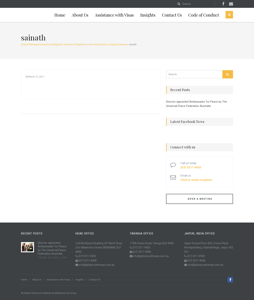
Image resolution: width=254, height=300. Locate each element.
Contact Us (172, 15)
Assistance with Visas (114, 15)
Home (59, 15)
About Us (80, 15)
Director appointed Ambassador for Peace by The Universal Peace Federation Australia (196, 104)
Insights (147, 15)
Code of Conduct (203, 15)
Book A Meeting (199, 199)
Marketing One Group (65, 293)
